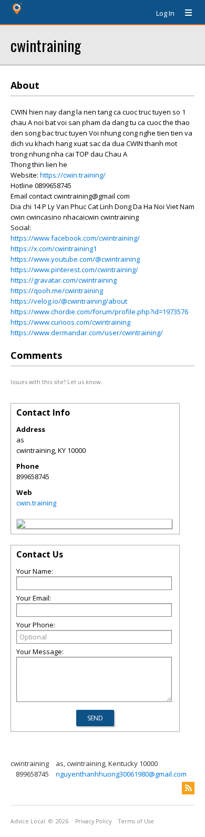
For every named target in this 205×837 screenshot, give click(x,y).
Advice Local (28, 821)
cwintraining (46, 45)
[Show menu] (184, 13)
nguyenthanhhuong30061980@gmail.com (121, 774)
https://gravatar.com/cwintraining (64, 280)
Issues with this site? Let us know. (56, 382)
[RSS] (188, 788)
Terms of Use (136, 821)
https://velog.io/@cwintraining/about (69, 301)
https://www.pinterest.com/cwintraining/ (74, 269)
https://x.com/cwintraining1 (54, 248)
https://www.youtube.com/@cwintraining (75, 259)
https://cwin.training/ (73, 175)
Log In (165, 13)
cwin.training (36, 503)
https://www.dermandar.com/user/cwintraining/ (87, 332)
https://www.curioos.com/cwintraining (70, 322)
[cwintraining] (21, 525)
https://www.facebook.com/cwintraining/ (75, 238)
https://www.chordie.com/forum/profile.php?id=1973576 (99, 311)
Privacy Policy (93, 821)
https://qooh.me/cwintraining (57, 290)
